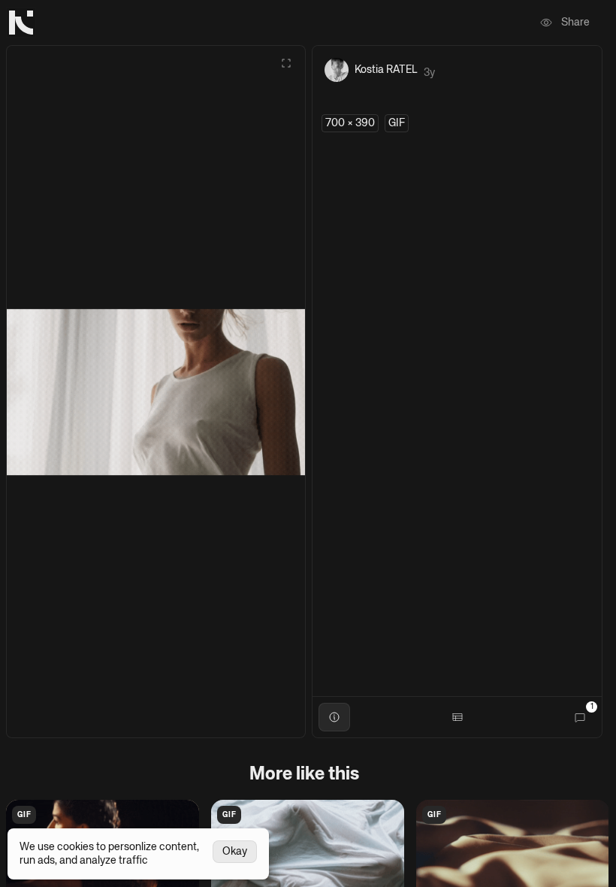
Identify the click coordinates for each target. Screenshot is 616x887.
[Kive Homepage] (21, 23)
